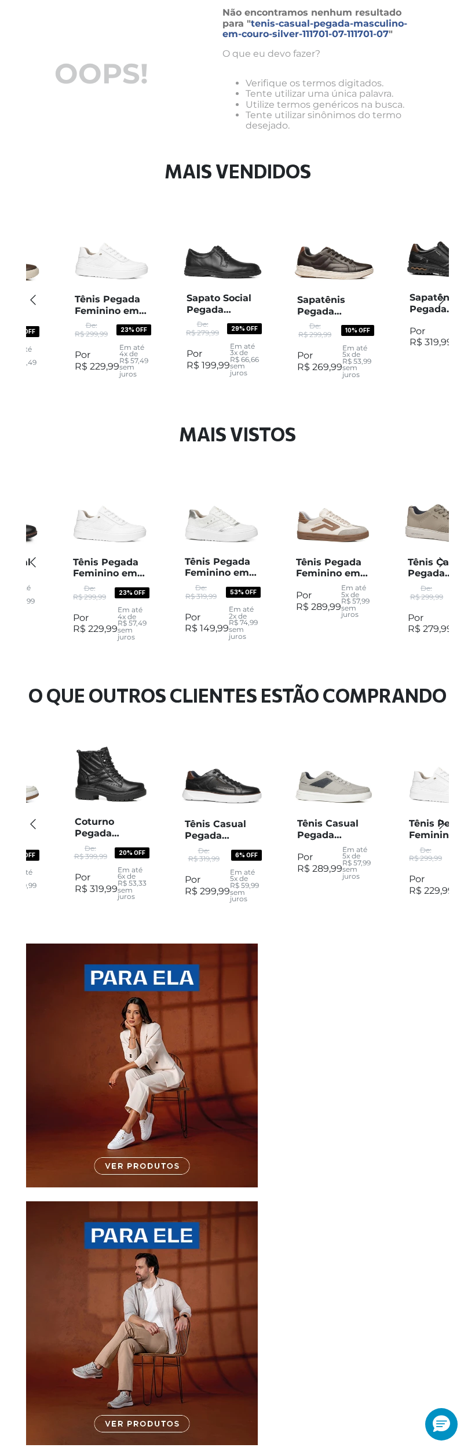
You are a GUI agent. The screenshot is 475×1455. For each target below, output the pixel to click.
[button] (441, 1424)
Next (442, 299)
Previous (33, 299)
